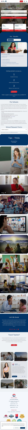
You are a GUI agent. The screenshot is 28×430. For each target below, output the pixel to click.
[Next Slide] (24, 376)
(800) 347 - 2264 (15, 405)
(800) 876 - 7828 (15, 407)
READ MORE (14, 376)
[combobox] (14, 15)
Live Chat (26, 385)
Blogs (2, 193)
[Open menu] (26, 1)
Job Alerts (3, 173)
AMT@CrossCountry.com (14, 132)
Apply (21, 1)
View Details (8, 30)
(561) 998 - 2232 (15, 403)
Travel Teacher (13, 116)
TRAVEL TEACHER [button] (14, 345)
